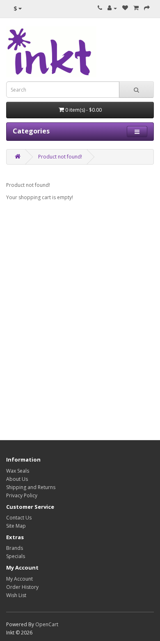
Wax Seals (17, 470)
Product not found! (60, 156)
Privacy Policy (21, 495)
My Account (19, 578)
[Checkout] (147, 8)
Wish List (16, 595)
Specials (15, 556)
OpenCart (46, 624)
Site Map (16, 525)
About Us (17, 479)
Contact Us (19, 517)
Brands (14, 548)
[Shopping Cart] (136, 8)
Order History (22, 587)
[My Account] (112, 8)
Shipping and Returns (30, 487)
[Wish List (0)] (125, 8)
